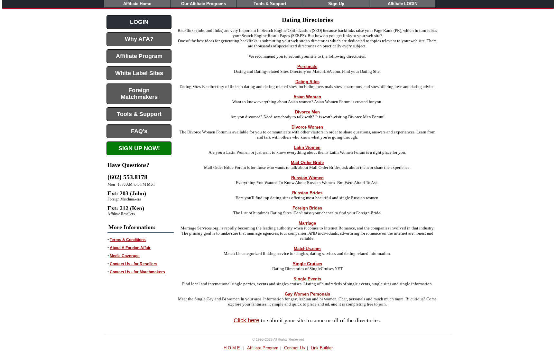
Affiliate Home (137, 3)
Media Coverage (125, 256)
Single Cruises (307, 263)
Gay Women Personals (307, 294)
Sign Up (336, 3)
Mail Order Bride (307, 162)
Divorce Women (307, 127)
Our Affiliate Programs (203, 3)
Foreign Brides (307, 208)
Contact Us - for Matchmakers (137, 272)
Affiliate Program (262, 347)
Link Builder (322, 347)
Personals (307, 66)
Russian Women (307, 177)
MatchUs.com (307, 248)
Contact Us (294, 347)
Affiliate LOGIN (402, 3)
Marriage (307, 223)
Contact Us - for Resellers (133, 264)
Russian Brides (307, 192)
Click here (246, 320)
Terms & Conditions (128, 240)
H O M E (232, 347)
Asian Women (307, 96)
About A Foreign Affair (130, 248)
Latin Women (307, 147)
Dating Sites (307, 81)
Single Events (307, 279)
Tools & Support (270, 3)
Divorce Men (307, 112)
